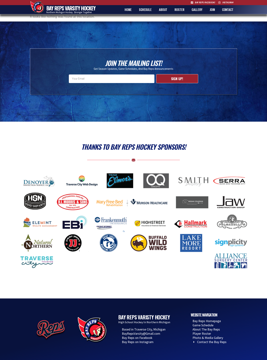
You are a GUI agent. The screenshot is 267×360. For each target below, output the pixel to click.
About (163, 9)
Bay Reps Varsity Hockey (71, 8)
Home (128, 9)
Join (212, 9)
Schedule (145, 9)
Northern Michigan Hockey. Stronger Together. (69, 12)
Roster (179, 9)
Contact (227, 9)
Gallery (197, 9)
